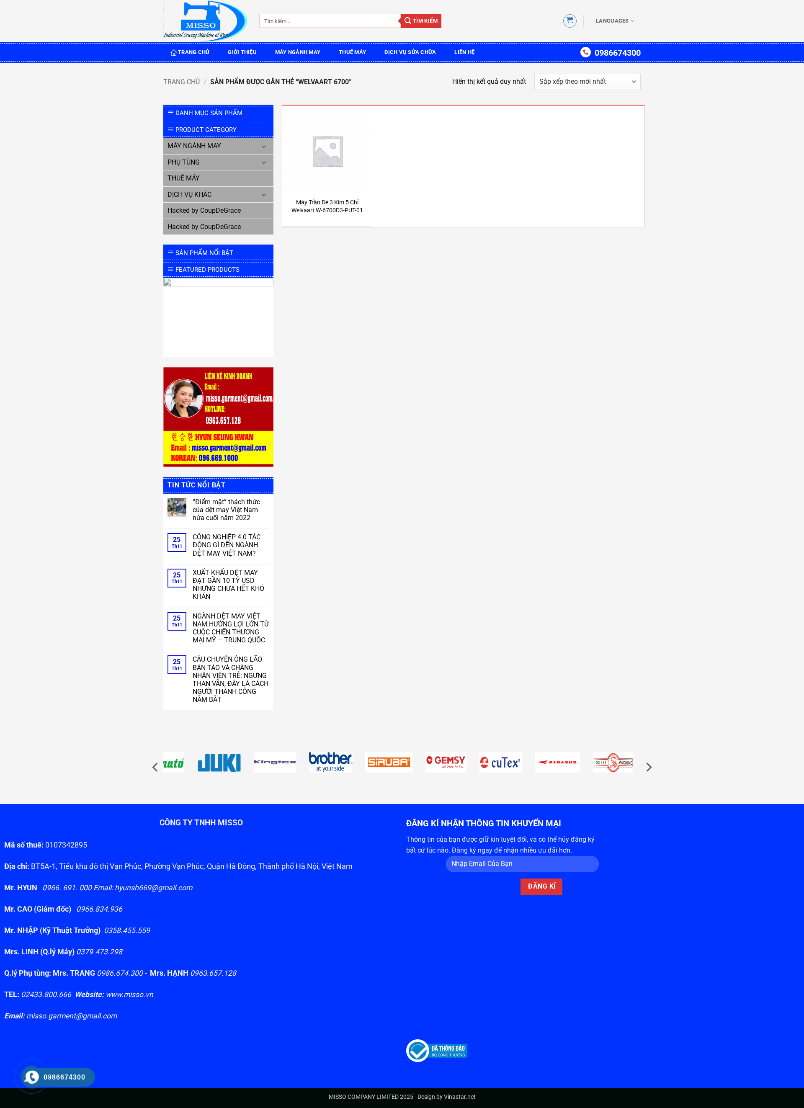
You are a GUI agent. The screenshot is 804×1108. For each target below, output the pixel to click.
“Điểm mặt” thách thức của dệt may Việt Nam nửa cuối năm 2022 (226, 510)
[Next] (648, 767)
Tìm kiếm (424, 21)
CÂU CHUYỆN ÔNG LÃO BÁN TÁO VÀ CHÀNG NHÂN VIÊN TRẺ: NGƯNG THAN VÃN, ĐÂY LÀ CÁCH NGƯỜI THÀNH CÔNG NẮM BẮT (230, 679)
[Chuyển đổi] (264, 146)
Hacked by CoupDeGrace (204, 210)
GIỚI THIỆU (242, 52)
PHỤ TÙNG (184, 162)
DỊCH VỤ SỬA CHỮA (410, 52)
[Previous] (155, 767)
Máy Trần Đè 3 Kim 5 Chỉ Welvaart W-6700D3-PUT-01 (327, 206)
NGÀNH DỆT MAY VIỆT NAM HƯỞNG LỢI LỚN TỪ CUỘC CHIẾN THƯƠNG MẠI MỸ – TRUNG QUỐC (231, 628)
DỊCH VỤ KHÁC (189, 194)
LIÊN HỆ (464, 52)
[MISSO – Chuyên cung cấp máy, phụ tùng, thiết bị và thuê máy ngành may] (205, 21)
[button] (570, 21)
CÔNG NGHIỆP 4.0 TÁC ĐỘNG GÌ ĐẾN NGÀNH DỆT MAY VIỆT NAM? (226, 545)
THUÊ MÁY (352, 52)
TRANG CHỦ (193, 52)
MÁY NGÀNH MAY (297, 52)
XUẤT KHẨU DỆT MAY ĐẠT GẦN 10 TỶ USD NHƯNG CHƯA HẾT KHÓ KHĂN (228, 585)
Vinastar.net (460, 1096)
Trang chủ (181, 82)
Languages (612, 21)
